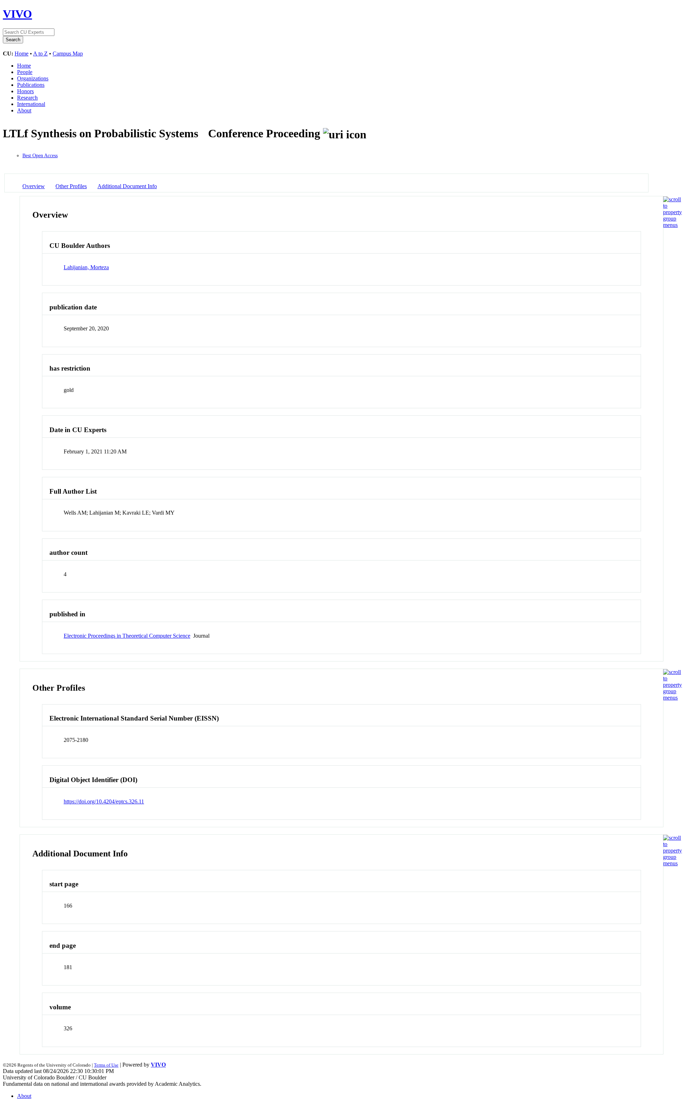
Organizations (32, 78)
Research (27, 98)
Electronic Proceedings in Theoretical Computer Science (127, 636)
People (24, 72)
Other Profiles (71, 186)
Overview (33, 186)
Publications (30, 85)
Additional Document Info (127, 186)
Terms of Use (106, 1065)
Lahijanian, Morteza (86, 267)
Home (21, 54)
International (31, 104)
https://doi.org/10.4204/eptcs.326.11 (104, 801)
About (24, 110)
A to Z (40, 54)
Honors (25, 91)
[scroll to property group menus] (672, 225)
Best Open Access (40, 155)
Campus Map (68, 54)
